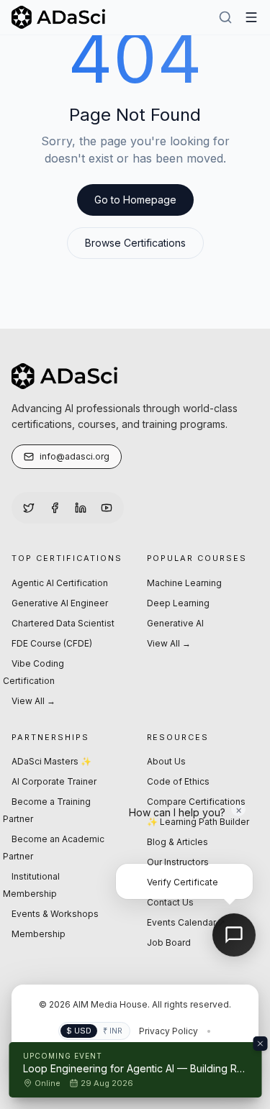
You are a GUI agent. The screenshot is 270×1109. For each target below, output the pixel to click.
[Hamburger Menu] (251, 17)
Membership (39, 933)
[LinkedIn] (80, 507)
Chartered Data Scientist (63, 623)
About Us (166, 761)
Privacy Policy (168, 1031)
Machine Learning (184, 583)
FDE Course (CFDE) (52, 643)
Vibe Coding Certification (33, 672)
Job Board (169, 942)
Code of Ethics (178, 781)
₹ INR (112, 1031)
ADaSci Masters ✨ (51, 761)
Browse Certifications (135, 243)
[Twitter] (28, 507)
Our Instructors (178, 862)
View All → (33, 700)
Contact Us (170, 902)
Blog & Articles (177, 841)
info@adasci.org (74, 456)
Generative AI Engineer (60, 603)
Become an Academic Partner (53, 848)
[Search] (225, 17)
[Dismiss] (260, 1043)
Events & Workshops (55, 913)
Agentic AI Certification (60, 583)
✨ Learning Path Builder (198, 821)
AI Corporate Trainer (54, 781)
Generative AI (175, 623)
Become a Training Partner (47, 810)
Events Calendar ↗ (186, 922)
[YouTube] (106, 507)
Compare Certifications (196, 801)
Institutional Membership (31, 885)
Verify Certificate (182, 882)
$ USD (78, 1031)
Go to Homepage (135, 199)
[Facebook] (54, 507)
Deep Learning (178, 603)
